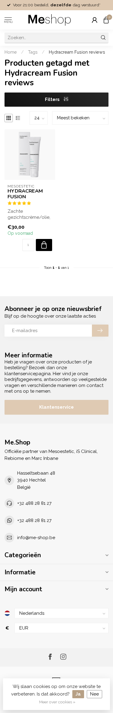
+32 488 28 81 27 (34, 503)
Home (11, 52)
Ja (78, 694)
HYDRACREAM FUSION (25, 194)
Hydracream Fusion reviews (77, 52)
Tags (33, 52)
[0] (106, 20)
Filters (53, 99)
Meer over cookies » (57, 701)
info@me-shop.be (36, 537)
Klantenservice (56, 407)
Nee (94, 694)
